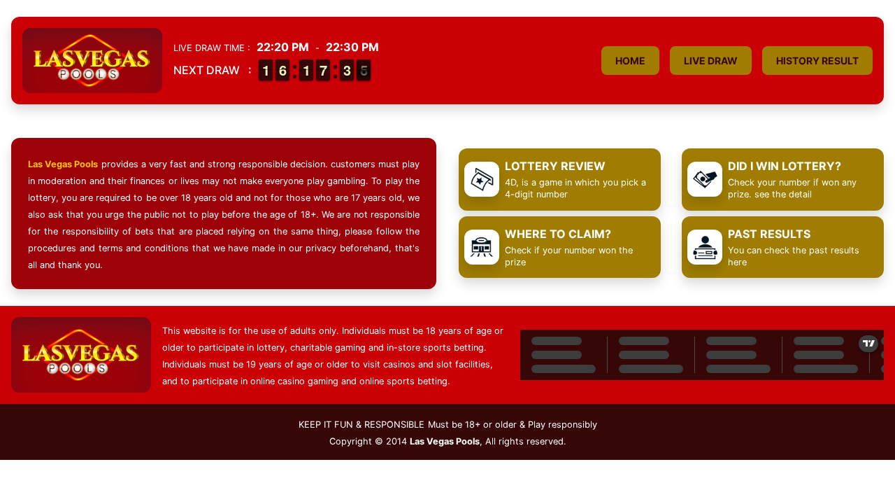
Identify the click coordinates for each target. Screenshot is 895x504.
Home (630, 60)
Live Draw (711, 60)
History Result (817, 60)
